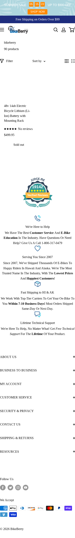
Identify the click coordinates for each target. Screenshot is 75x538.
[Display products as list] (73, 61)
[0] (71, 29)
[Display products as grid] (66, 61)
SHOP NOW (37, 11)
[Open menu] (2, 29)
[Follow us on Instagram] (18, 487)
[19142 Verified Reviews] (37, 208)
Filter (9, 61)
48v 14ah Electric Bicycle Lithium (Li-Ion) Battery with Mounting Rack (17, 113)
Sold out (18, 144)
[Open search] (56, 30)
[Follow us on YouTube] (25, 487)
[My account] (64, 30)
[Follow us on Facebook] (3, 487)
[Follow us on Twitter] (10, 487)
